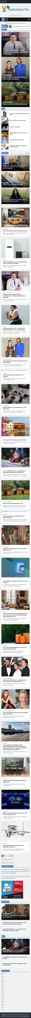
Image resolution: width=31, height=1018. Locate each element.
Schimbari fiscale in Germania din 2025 (12, 184)
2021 (2, 986)
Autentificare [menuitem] (4, 1)
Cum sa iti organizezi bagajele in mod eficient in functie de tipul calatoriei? (15, 648)
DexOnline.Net (10, 863)
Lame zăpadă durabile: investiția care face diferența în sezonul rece (13, 846)
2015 (2, 1002)
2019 (2, 992)
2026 (2, 974)
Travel (4, 645)
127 (10, 856)
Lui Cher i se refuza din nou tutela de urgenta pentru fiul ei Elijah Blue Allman (14, 200)
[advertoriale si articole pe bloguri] (12, 898)
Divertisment (6, 546)
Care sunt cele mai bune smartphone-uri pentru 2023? (19, 114)
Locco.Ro (12, 1014)
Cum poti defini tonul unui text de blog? (18, 120)
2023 (2, 981)
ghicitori (26, 871)
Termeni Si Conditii (20, 1014)
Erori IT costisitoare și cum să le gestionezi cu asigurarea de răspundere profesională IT (14, 471)
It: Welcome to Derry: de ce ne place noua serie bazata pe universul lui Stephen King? (14, 923)
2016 (2, 999)
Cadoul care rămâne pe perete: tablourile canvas (15, 231)
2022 (2, 984)
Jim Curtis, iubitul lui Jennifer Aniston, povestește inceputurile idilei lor (15, 713)
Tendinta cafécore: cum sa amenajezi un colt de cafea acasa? (14, 408)
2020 (2, 989)
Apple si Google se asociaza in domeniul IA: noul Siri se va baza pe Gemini (15, 813)
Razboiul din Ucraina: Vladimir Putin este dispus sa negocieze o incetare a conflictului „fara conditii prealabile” (15, 166)
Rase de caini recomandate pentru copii (15, 104)
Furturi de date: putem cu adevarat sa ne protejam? (13, 375)
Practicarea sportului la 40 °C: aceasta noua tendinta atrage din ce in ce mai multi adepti (14, 329)
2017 (2, 997)
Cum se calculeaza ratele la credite (17, 139)
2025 (2, 976)
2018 (2, 994)
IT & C (4, 469)
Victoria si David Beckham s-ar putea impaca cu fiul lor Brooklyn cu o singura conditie (15, 680)
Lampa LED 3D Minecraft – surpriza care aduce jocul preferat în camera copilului (14, 929)
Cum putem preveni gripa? (15, 127)
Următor (13, 856)
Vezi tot (27, 153)
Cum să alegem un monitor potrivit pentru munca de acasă (15, 581)
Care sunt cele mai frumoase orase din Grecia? (14, 440)
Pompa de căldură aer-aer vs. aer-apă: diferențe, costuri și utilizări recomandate (15, 262)
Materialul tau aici (9, 1016)
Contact (17, 1016)
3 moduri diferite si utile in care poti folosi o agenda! (18, 133)
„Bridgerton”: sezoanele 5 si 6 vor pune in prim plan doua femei (15, 549)
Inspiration (5, 229)
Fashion (5, 514)
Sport (4, 326)
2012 (2, 1010)
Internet (5, 373)
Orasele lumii (6, 438)
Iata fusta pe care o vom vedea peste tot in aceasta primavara (13, 516)
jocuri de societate (9, 871)
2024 (2, 979)
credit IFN (27, 876)
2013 (2, 1007)
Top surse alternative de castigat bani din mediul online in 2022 (18, 146)
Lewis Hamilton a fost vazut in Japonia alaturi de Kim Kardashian (14, 78)
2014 (2, 1005)
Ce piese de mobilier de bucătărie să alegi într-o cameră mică (15, 781)
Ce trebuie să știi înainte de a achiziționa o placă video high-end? (15, 964)
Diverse (4, 260)
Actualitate (6, 163)
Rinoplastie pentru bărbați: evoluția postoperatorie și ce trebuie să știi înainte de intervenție (15, 52)
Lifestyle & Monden (7, 48)
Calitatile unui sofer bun (7, 859)
